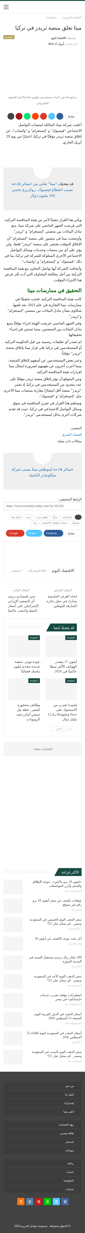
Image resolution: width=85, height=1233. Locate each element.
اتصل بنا (69, 1094)
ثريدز (28, 517)
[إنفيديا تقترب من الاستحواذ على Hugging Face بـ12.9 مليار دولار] (61, 689)
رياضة (70, 1163)
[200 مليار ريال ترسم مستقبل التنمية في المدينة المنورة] (13, 962)
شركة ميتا (16, 517)
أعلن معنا (68, 1111)
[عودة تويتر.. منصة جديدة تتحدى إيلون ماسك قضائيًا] (24, 646)
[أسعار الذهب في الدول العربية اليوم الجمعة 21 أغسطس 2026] (13, 1019)
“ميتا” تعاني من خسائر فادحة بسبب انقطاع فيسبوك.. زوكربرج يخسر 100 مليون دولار (42, 190)
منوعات (69, 1150)
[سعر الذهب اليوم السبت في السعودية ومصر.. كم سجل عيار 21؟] (13, 1057)
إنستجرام (67, 517)
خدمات (70, 1171)
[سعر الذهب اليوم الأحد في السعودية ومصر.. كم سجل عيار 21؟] (13, 981)
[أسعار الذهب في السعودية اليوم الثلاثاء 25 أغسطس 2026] (13, 1038)
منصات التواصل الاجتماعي (54, 522)
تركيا (55, 517)
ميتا (35, 522)
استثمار (69, 1141)
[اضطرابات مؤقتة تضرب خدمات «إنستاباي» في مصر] (13, 1000)
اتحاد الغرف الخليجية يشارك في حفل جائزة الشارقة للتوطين (61, 601)
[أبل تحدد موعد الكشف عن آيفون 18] (13, 944)
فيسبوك (75, 522)
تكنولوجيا (9, 37)
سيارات (69, 1189)
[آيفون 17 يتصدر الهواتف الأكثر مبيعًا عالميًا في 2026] (61, 646)
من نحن (69, 1086)
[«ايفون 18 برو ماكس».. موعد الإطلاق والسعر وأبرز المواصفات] (13, 887)
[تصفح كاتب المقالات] (42, 555)
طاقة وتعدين (67, 1133)
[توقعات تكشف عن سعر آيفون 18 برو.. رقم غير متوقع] (13, 906)
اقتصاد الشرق (72, 434)
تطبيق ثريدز (42, 517)
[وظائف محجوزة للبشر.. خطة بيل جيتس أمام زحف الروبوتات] (24, 689)
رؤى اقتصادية (66, 1124)
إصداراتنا (69, 1103)
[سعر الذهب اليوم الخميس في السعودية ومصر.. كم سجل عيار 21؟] (13, 925)
